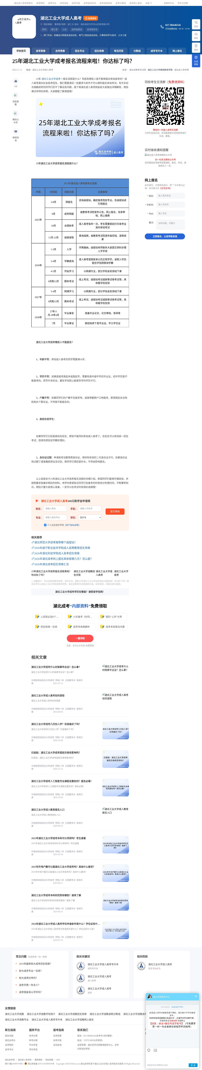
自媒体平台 (169, 3)
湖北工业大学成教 (14, 1014)
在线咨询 (92, 18)
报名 (196, 50)
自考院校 (9, 1045)
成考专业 (52, 3)
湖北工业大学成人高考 (42, 70)
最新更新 (38, 1060)
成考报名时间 (90, 3)
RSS (58, 1060)
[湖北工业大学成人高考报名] (196, 45)
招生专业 (79, 51)
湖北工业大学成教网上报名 (79, 1019)
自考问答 (57, 1040)
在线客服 (196, 62)
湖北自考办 (10, 1040)
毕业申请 (33, 1045)
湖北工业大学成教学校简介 (41, 1014)
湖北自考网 (10, 1060)
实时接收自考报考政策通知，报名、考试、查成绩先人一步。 (165, 162)
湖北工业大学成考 (51, 79)
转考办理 (33, 1040)
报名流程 (9, 1036)
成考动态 (64, 3)
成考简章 (40, 51)
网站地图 (49, 1060)
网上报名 (177, 51)
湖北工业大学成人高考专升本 (47, 1019)
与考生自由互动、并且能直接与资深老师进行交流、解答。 (165, 133)
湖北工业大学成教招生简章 (72, 1014)
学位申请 (33, 1049)
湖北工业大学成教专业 (17, 1019)
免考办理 (33, 1036)
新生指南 (10, 1030)
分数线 (137, 51)
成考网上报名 (135, 3)
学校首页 (21, 51)
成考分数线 (120, 3)
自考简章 (60, 51)
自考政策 (57, 1036)
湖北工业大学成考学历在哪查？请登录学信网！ (80, 592)
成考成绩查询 (106, 3)
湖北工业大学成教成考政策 (137, 1014)
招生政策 (99, 51)
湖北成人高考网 (24, 1060)
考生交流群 (183, 3)
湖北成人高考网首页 (23, 3)
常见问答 (118, 51)
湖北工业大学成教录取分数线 (105, 1014)
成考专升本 (157, 51)
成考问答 (76, 3)
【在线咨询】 (165, 188)
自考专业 (9, 1049)
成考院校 (40, 3)
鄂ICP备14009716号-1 (14, 1064)
